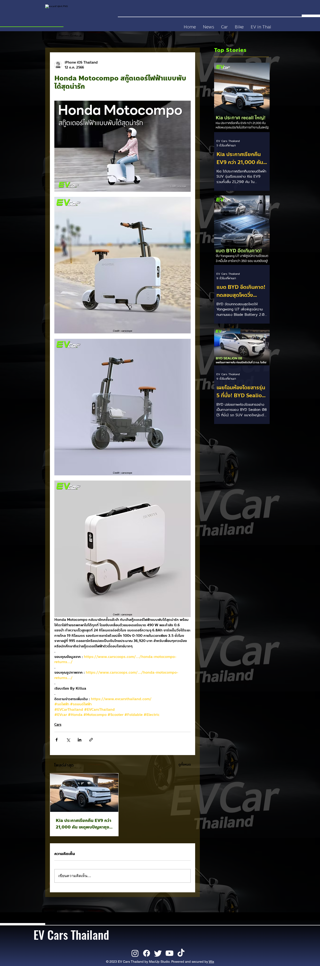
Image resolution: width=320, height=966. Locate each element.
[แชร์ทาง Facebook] (56, 739)
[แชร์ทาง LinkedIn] (79, 739)
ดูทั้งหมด (185, 764)
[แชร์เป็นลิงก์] (91, 739)
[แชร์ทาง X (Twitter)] (68, 739)
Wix (211, 961)
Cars (57, 724)
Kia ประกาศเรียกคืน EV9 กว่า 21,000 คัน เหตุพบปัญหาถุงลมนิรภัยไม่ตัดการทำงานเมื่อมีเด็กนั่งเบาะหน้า (83, 823)
